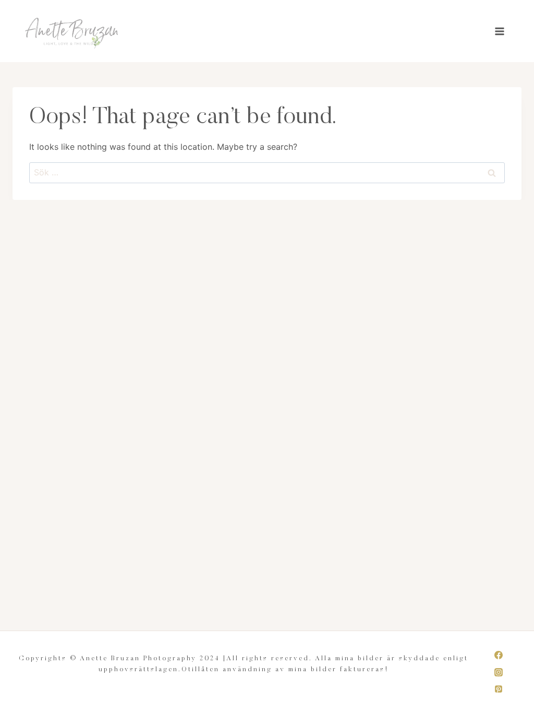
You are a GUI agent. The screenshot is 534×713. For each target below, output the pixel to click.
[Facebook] (498, 655)
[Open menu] (499, 31)
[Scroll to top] (525, 699)
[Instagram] (498, 672)
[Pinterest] (498, 689)
